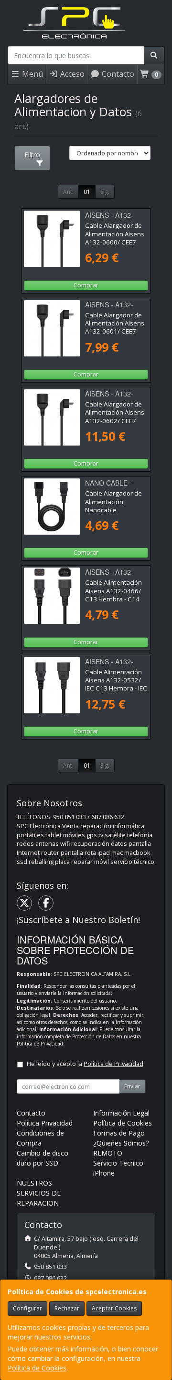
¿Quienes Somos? (121, 1142)
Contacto (117, 74)
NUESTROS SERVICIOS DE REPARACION (39, 1193)
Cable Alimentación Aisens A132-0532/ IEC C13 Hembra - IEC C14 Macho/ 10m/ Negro (116, 688)
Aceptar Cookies (114, 1308)
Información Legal (121, 1112)
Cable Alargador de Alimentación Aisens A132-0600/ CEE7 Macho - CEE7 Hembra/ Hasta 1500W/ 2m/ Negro (114, 246)
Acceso (71, 74)
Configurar (27, 1308)
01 (87, 192)
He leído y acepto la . (86, 1064)
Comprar (86, 285)
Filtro (32, 154)
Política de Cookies (37, 1367)
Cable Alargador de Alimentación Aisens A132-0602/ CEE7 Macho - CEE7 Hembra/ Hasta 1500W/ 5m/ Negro (114, 424)
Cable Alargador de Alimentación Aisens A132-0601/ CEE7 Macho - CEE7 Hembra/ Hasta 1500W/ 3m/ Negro (114, 335)
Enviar (132, 1086)
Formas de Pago (119, 1132)
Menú (31, 74)
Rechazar (66, 1308)
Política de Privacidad (40, 1043)
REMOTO (107, 1152)
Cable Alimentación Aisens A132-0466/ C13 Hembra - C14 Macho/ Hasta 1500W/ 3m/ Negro (113, 598)
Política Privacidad (45, 1122)
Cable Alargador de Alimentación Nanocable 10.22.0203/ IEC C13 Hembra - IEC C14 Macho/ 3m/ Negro (115, 513)
